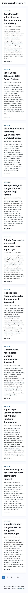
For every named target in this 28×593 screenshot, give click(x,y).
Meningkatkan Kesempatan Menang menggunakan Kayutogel (11, 355)
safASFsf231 (8, 26)
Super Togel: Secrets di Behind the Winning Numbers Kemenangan (13, 415)
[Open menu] (24, 3)
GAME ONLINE (7, 10)
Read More (8, 61)
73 (18, 577)
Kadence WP (20, 588)
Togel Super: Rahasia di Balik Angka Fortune (12, 76)
